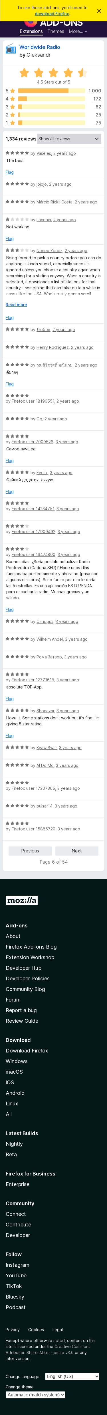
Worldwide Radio (39, 47)
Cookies (36, 1329)
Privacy (13, 1329)
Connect (16, 1214)
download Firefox (52, 13)
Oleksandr (39, 55)
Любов (43, 329)
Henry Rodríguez (53, 347)
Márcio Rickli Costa (54, 201)
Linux (12, 1104)
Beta (11, 1154)
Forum (13, 1000)
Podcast (16, 1307)
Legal (58, 1329)
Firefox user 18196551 (33, 401)
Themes (55, 31)
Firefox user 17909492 (33, 531)
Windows (17, 1061)
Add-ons (17, 926)
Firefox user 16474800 (33, 554)
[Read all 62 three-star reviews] (51, 106)
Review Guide (22, 1021)
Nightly (14, 1144)
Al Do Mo (45, 765)
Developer (18, 1235)
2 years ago (64, 153)
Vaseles (44, 153)
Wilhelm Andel (50, 639)
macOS (14, 1072)
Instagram (17, 1265)
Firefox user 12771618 (33, 679)
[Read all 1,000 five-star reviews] (51, 90)
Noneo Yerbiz (49, 250)
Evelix (42, 472)
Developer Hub (23, 968)
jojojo (42, 184)
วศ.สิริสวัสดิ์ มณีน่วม (54, 365)
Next (77, 851)
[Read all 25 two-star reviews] (51, 114)
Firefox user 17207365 (33, 788)
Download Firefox (27, 1051)
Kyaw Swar (47, 747)
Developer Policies (28, 978)
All (9, 1114)
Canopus (45, 621)
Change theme (20, 1386)
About (13, 936)
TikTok (14, 1286)
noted (59, 1340)
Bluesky (15, 1297)
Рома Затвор (49, 656)
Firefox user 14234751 (33, 508)
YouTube (16, 1275)
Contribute (18, 1225)
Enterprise (17, 1184)
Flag (10, 172)
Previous (30, 851)
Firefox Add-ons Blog (31, 947)
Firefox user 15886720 (33, 828)
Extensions (31, 31)
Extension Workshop (30, 957)
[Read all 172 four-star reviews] (51, 98)
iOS (10, 1082)
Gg (39, 418)
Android (15, 1093)
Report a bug (21, 1010)
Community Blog (25, 989)
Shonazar (45, 710)
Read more (16, 304)
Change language (22, 1376)
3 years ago (67, 441)
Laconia (44, 219)
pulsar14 (45, 806)
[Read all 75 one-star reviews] (51, 122)
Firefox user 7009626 (32, 441)
